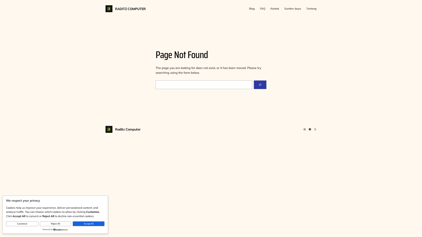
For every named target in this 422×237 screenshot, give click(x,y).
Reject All (55, 224)
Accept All (88, 224)
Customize (22, 224)
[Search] (260, 84)
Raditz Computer (130, 9)
